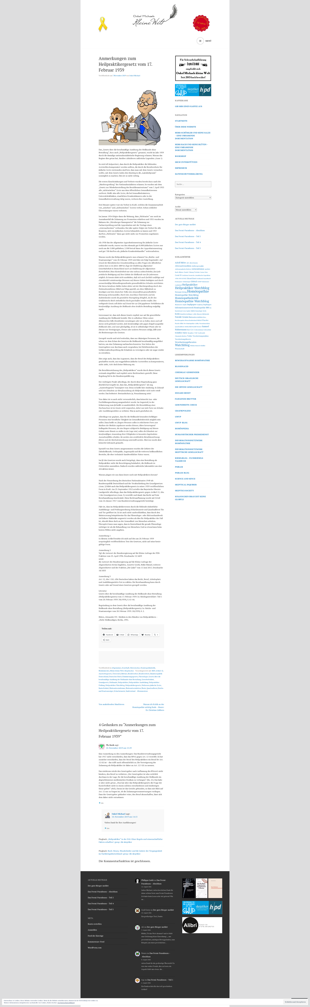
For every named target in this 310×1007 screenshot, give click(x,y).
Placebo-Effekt (179, 323)
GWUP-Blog (181, 422)
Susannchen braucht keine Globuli (190, 498)
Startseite (181, 120)
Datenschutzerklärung (189, 174)
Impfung (200, 305)
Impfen (185, 305)
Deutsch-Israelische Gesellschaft (186, 379)
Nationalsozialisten (133, 688)
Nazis (144, 688)
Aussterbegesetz (105, 673)
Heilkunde (113, 682)
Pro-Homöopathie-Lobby (191, 323)
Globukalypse (186, 282)
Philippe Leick (147, 880)
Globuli (194, 281)
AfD (187, 263)
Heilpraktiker (123, 682)
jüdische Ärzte (155, 685)
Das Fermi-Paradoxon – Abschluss (190, 230)
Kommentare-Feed (96, 941)
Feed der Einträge (95, 935)
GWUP (200, 282)
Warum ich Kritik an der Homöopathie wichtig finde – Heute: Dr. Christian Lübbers (148, 707)
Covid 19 (178, 275)
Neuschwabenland (191, 320)
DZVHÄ (184, 278)
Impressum (181, 168)
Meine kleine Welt (117, 671)
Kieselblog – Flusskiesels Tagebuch (189, 459)
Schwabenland (199, 330)
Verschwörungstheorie (183, 339)
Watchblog (182, 345)
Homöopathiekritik (148, 668)
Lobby (194, 314)
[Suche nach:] (193, 184)
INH (207, 307)
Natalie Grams (181, 317)
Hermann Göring (181, 292)
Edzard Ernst (191, 278)
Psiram (179, 467)
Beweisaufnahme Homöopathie (192, 360)
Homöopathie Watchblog (192, 301)
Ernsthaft (125, 668)
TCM (195, 333)
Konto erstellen (95, 924)
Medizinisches (104, 671)
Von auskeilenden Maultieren (111, 704)
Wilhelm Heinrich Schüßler (197, 346)
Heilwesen (146, 685)
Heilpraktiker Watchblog (115, 685)
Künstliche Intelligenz (186, 314)
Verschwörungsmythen (201, 336)
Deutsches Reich (115, 676)
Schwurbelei (207, 330)
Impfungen (207, 304)
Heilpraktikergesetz (133, 685)
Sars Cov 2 (191, 330)
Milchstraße (205, 314)
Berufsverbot (133, 673)
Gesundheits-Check (186, 404)
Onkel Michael (134, 75)
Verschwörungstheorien (185, 342)
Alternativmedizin (183, 266)
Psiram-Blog (182, 472)
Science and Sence (185, 478)
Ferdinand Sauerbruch (203, 278)
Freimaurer (178, 282)
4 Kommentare (142, 691)
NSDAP (199, 320)
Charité (186, 272)
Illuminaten (178, 305)
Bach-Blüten (179, 272)
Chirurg (191, 272)
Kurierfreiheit (104, 688)
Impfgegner (192, 304)
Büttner (124, 673)
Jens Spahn (186, 311)
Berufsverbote (144, 673)
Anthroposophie (198, 266)
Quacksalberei (152, 688)
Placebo (205, 320)
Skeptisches (129, 671)
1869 (153, 671)
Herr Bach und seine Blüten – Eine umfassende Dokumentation (191, 147)
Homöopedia (182, 428)
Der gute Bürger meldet (185, 224)
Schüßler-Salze (181, 333)
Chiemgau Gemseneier (187, 372)
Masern (199, 314)
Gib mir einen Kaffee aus (188, 106)
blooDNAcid (181, 366)
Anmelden (92, 930)
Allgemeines (116, 668)
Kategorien (180, 194)
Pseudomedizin (204, 323)
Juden (193, 311)
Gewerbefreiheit (148, 679)
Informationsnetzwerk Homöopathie (190, 307)
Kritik (177, 314)
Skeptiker (191, 333)
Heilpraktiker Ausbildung (138, 682)
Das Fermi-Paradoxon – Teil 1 (160, 979)
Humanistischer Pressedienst (192, 434)
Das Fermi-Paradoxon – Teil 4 (188, 242)
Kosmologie (198, 311)
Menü (208, 41)
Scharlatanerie (119, 691)
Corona (196, 272)
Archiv (178, 206)
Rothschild (188, 327)
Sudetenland (130, 691)
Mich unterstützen (186, 162)
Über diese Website (185, 126)
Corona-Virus (204, 272)
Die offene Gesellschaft (188, 387)
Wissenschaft (179, 349)
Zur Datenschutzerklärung (66, 1003)
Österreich (116, 673)
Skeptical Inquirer (186, 484)
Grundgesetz (104, 682)
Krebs (204, 311)
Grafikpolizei (183, 410)
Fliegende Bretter (185, 399)
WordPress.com (94, 947)
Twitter (189, 336)
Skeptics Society (184, 490)
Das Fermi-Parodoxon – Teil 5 (188, 236)
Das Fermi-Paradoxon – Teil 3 (188, 248)
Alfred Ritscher (193, 263)
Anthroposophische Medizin (183, 269)
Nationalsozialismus (117, 688)
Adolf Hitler (180, 262)
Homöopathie (198, 291)
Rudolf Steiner (197, 327)
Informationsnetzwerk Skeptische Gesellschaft (189, 450)
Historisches (135, 668)
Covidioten (185, 275)
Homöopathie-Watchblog (186, 295)
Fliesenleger (143, 676)
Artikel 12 (159, 671)
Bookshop (180, 156)
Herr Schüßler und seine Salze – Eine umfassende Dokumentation (192, 135)
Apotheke (207, 269)
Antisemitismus (197, 269)
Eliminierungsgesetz (130, 676)
